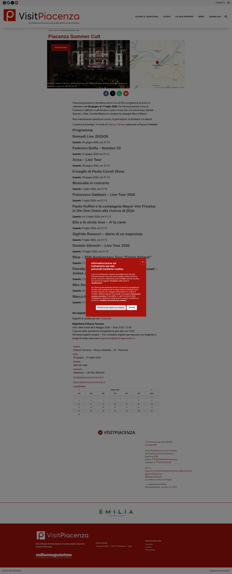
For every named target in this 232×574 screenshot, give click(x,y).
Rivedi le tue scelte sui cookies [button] (111, 307)
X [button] (142, 262)
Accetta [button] (132, 307)
